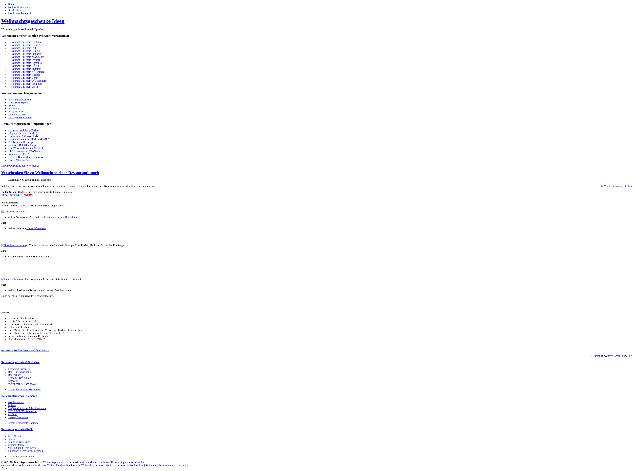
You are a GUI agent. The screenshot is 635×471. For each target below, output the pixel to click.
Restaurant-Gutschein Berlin (23, 77)
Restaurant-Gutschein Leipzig (24, 51)
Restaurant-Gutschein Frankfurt (25, 53)
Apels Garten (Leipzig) (20, 142)
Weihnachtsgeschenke (19, 7)
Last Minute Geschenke (97, 462)
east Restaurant (16, 402)
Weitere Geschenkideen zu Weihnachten (40, 465)
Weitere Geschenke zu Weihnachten (125, 465)
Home (11, 4)
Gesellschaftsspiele (18, 102)
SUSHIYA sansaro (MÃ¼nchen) (25, 151)
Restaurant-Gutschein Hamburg (25, 62)
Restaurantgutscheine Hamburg (19, 396)
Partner (5, 468)
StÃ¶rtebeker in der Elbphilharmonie (27, 408)
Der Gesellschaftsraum (20, 372)
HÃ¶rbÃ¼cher (16, 111)
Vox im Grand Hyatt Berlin (22, 447)
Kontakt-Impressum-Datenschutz (128, 462)
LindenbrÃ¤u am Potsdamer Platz (25, 450)
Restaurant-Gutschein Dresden (24, 59)
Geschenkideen (16, 10)
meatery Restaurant (18, 417)
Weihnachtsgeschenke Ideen (32, 21)
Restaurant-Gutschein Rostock (24, 74)
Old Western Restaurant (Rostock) (26, 148)
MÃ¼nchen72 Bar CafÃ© (22, 383)
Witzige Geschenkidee (20, 117)
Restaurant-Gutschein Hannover (25, 83)
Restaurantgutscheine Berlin (17, 429)
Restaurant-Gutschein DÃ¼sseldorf (27, 80)
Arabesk (12, 380)
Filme (11, 105)
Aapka (11, 439)
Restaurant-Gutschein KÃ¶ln (23, 65)
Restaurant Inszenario (19, 369)
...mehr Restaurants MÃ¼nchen (24, 389)
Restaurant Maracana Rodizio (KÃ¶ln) (28, 139)
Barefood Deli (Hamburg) (22, 145)
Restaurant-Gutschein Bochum (24, 42)
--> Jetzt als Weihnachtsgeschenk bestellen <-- (25, 350)
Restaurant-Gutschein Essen (23, 86)
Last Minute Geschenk (20, 13)
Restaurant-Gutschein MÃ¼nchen (26, 56)
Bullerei (12, 405)
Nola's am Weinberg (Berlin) (23, 130)
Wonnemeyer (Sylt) (18, 154)
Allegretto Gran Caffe (19, 442)
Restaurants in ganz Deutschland (61, 217)
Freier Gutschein (42, 324)
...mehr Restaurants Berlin (21, 456)
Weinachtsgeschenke (54, 462)
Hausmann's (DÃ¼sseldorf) (23, 136)
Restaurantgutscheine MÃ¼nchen (20, 362)
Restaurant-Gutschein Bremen (24, 45)
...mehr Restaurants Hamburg (23, 422)
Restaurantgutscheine (19, 99)
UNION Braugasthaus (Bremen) (25, 157)
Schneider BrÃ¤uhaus (19, 377)
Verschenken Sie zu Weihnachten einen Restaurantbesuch (50, 173)
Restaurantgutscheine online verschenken (166, 465)
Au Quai (12, 414)
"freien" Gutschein (36, 228)
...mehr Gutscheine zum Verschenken (20, 165)
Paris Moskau (15, 436)
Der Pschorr (14, 374)
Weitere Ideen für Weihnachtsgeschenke (83, 465)
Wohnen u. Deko (17, 114)
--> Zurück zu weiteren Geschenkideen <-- (611, 355)
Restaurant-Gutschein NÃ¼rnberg (26, 71)
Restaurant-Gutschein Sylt (22, 48)
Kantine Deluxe (16, 445)
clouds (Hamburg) (18, 160)
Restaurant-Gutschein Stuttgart (24, 68)
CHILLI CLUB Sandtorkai (22, 411)
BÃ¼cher (13, 108)
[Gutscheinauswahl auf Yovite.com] (13, 211)
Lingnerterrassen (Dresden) (22, 133)
